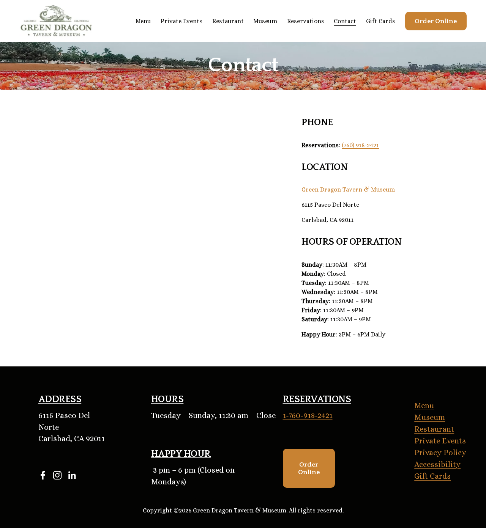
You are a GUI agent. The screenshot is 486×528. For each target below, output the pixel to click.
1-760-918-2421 (308, 415)
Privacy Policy (440, 452)
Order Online (436, 21)
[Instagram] (57, 475)
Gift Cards (380, 21)
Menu (424, 405)
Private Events (181, 21)
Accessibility (437, 464)
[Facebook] (42, 475)
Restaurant (228, 21)
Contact (345, 21)
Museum (265, 21)
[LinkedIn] (71, 475)
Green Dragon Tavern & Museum (348, 189)
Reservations (305, 21)
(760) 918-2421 (360, 145)
